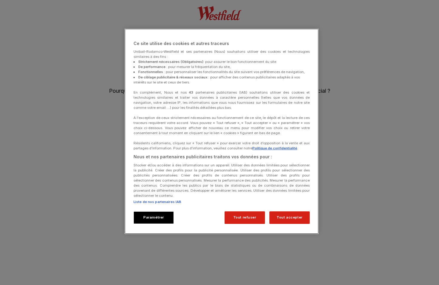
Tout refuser (244, 217)
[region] (222, 131)
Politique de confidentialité (274, 148)
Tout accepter (289, 217)
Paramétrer (153, 217)
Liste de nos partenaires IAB (157, 202)
